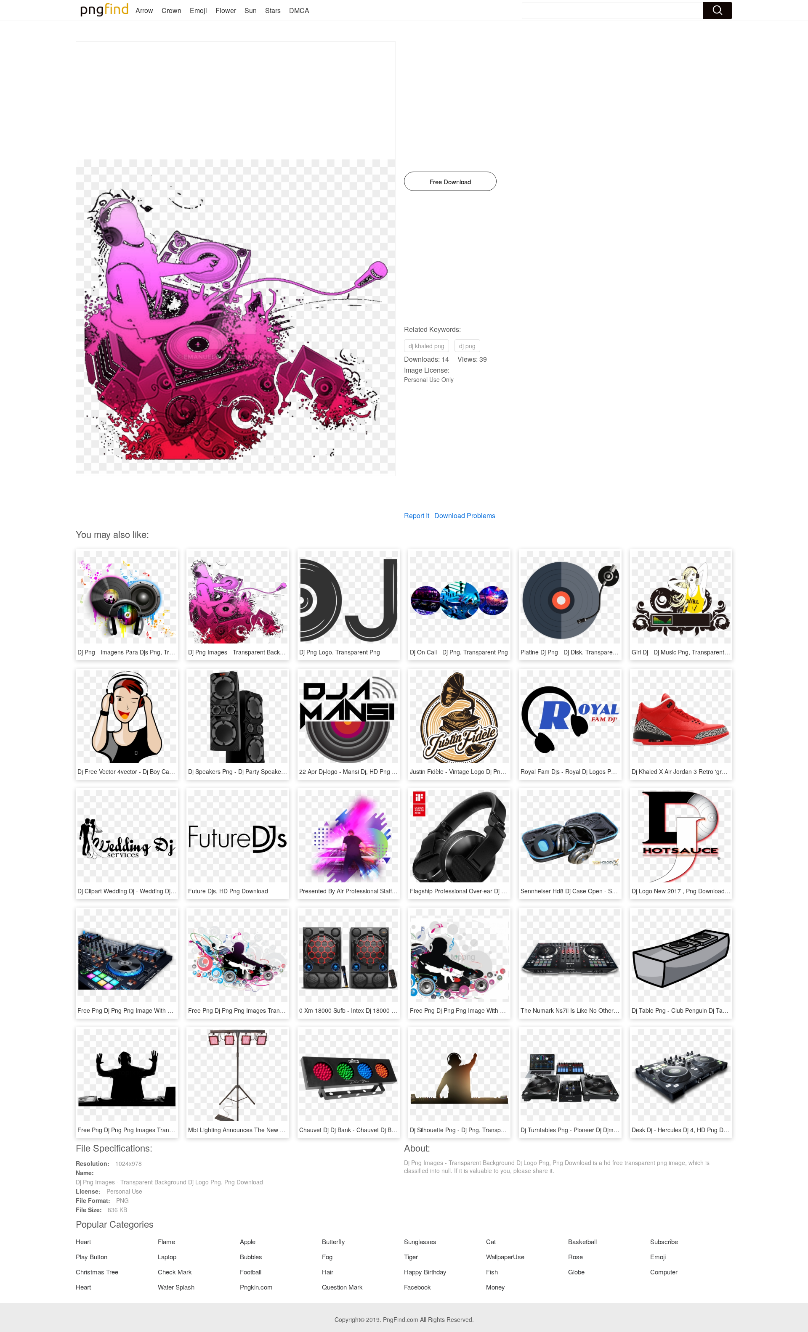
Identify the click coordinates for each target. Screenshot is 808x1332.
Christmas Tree (97, 1271)
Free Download (450, 181)
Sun (251, 10)
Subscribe (664, 1241)
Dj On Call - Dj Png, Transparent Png (459, 652)
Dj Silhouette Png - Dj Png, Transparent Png (468, 1129)
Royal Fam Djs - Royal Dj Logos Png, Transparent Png (593, 771)
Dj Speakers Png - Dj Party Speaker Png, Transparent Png (265, 771)
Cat (491, 1241)
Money (495, 1286)
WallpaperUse (505, 1256)
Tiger (411, 1256)
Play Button (91, 1256)
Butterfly (333, 1241)
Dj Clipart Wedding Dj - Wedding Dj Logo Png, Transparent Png (161, 891)
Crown (171, 10)
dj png (467, 346)
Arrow (144, 10)
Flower (225, 10)
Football (250, 1271)
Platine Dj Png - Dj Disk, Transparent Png (575, 652)
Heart (83, 1241)
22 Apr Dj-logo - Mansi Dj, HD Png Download (358, 771)
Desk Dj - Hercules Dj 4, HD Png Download (689, 1129)
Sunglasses (420, 1241)
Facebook (417, 1286)
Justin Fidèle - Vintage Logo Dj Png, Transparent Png (481, 771)
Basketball (582, 1241)
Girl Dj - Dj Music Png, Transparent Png (684, 652)
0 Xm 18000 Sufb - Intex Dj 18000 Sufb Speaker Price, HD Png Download (397, 1010)
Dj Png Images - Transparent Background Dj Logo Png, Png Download (281, 652)
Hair (327, 1271)
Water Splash (176, 1286)
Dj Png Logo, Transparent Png (339, 652)
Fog (327, 1256)
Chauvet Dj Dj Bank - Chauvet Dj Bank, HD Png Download (376, 1129)
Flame (166, 1241)
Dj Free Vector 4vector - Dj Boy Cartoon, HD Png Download (156, 771)
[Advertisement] (235, 100)
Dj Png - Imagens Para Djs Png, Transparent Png (142, 652)
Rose (575, 1256)
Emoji (198, 10)
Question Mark (342, 1286)
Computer (664, 1271)
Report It (416, 515)
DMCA (299, 10)
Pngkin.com (256, 1286)
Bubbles (251, 1256)
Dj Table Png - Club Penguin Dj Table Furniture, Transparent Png (718, 1010)
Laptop (167, 1256)
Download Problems (464, 515)
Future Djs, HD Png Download (228, 891)
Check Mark (175, 1271)
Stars (273, 10)
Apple (247, 1241)
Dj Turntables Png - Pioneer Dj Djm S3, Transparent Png (595, 1129)
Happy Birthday (425, 1271)
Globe (576, 1271)
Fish (492, 1271)
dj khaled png (426, 346)
